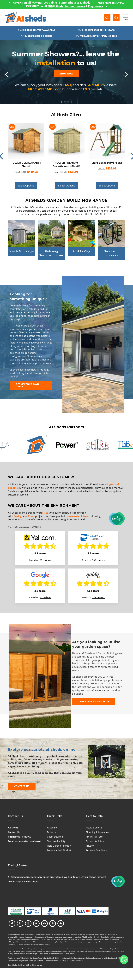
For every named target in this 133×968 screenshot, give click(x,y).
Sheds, (60, 6)
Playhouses (95, 6)
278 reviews (98, 597)
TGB (50, 6)
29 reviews (45, 560)
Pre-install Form (94, 836)
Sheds (86, 2)
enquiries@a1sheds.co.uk (28, 841)
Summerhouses (69, 2)
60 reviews (45, 597)
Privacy (90, 845)
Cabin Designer (55, 836)
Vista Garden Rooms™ (59, 845)
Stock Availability (56, 841)
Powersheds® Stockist (59, 850)
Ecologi (18, 516)
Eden (31, 516)
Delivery (51, 832)
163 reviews (98, 560)
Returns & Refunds (96, 841)
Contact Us (14, 832)
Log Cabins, (51, 2)
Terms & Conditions (96, 850)
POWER (36, 2)
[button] (107, 17)
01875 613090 (23, 836)
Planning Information (97, 832)
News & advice (94, 827)
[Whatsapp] (124, 959)
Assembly (52, 827)
